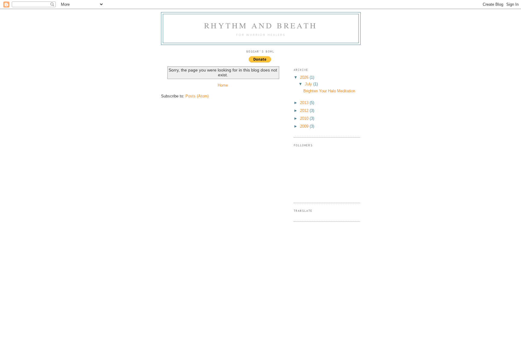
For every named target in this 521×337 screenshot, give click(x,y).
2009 (305, 126)
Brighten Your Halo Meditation (329, 91)
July (309, 84)
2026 (305, 77)
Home (223, 85)
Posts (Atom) (197, 96)
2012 (305, 110)
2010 (305, 118)
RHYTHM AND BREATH (260, 25)
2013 (305, 102)
